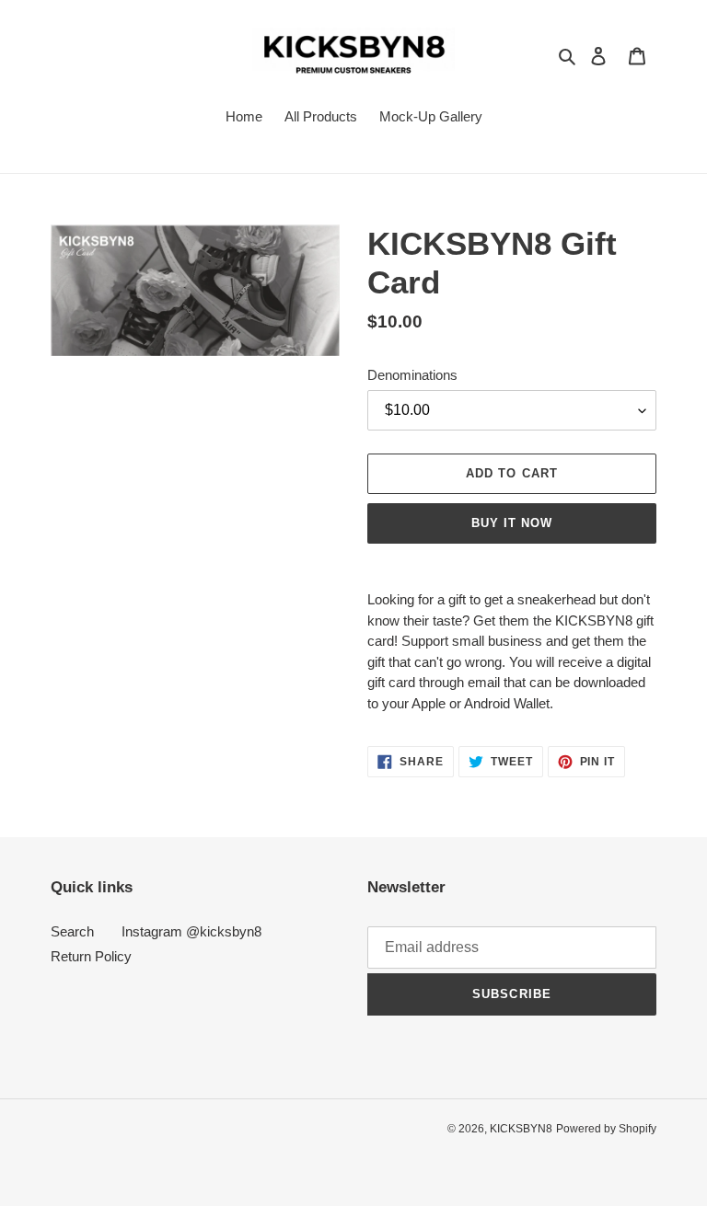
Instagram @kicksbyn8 (191, 931)
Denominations (412, 375)
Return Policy (91, 956)
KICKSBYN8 (521, 1128)
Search (72, 931)
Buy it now (511, 523)
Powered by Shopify (606, 1128)
